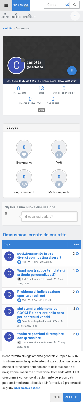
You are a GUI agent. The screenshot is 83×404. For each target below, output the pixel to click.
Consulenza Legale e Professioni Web (40, 321)
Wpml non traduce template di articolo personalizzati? (41, 272)
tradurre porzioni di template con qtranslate (40, 336)
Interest (16, 17)
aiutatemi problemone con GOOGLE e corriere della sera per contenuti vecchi (40, 313)
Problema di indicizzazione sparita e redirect (38, 294)
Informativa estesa (26, 388)
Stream (5, 17)
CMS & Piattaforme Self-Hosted (36, 279)
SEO (23, 262)
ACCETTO (72, 397)
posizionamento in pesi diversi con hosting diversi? (39, 255)
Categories (29, 17)
